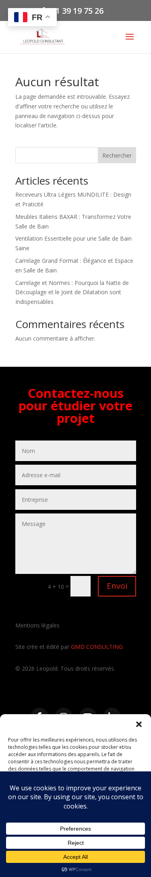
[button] (139, 724)
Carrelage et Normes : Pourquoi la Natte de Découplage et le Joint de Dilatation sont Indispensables (72, 292)
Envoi (117, 585)
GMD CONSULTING (97, 646)
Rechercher (117, 155)
